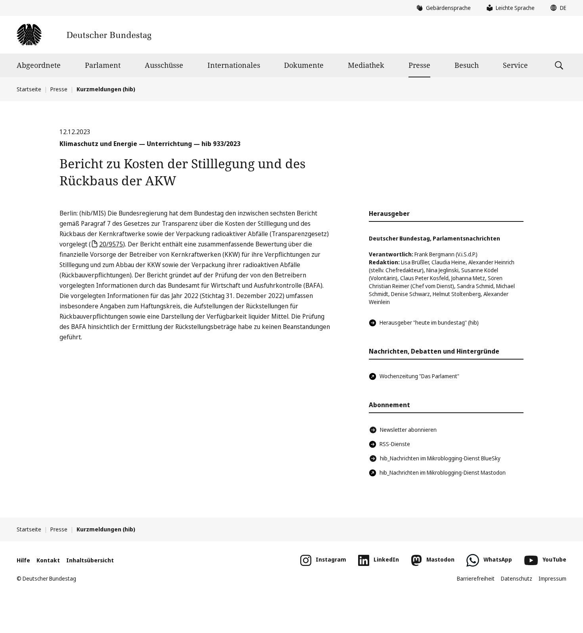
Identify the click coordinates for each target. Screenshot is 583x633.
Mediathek (366, 65)
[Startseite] (84, 35)
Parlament (103, 65)
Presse (419, 65)
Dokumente (304, 65)
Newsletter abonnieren (408, 429)
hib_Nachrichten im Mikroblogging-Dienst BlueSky (440, 458)
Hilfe (23, 560)
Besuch (467, 65)
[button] (556, 8)
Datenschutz (516, 578)
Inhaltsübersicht (90, 560)
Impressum (552, 578)
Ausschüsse (164, 65)
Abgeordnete (39, 65)
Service (515, 65)
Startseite (29, 89)
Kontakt (48, 560)
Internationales (233, 65)
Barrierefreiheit (476, 578)
